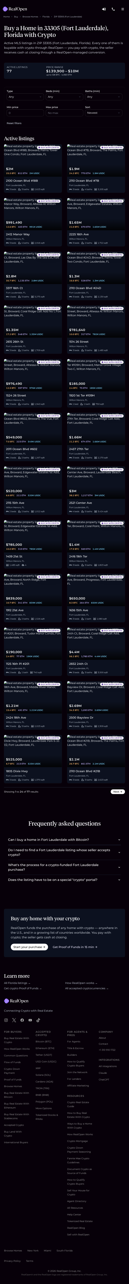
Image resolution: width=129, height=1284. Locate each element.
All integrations (108, 1066)
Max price (52, 107)
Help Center (74, 1214)
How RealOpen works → (81, 983)
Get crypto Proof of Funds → (23, 988)
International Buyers (16, 1142)
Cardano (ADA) (44, 1081)
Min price (12, 107)
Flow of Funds (12, 1062)
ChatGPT (104, 1079)
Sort (87, 107)
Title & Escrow (75, 1048)
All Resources (75, 1207)
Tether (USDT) (44, 1054)
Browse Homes (30, 16)
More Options (44, 1108)
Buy (16, 16)
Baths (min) (92, 91)
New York (32, 1250)
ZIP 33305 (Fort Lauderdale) (68, 16)
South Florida (65, 1250)
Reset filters (14, 123)
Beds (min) (52, 91)
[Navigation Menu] (122, 9)
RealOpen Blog (76, 1227)
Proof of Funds (13, 1079)
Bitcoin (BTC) (43, 1041)
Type (10, 91)
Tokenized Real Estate (80, 1221)
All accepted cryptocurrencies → (87, 988)
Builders (72, 1054)
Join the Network (77, 1072)
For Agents (73, 1041)
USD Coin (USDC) (46, 1061)
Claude (103, 1072)
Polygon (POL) (44, 1101)
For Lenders (74, 1078)
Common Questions (16, 1055)
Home (6, 16)
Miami (47, 1250)
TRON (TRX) (42, 1088)
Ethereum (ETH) (45, 1048)
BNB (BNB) (42, 1094)
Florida (46, 16)
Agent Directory (76, 1201)
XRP (38, 1068)
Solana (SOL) (43, 1074)
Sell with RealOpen (78, 1234)
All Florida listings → (17, 983)
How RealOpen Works (17, 1048)
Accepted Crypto (14, 1125)
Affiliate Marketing (78, 1085)
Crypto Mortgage (77, 1141)
